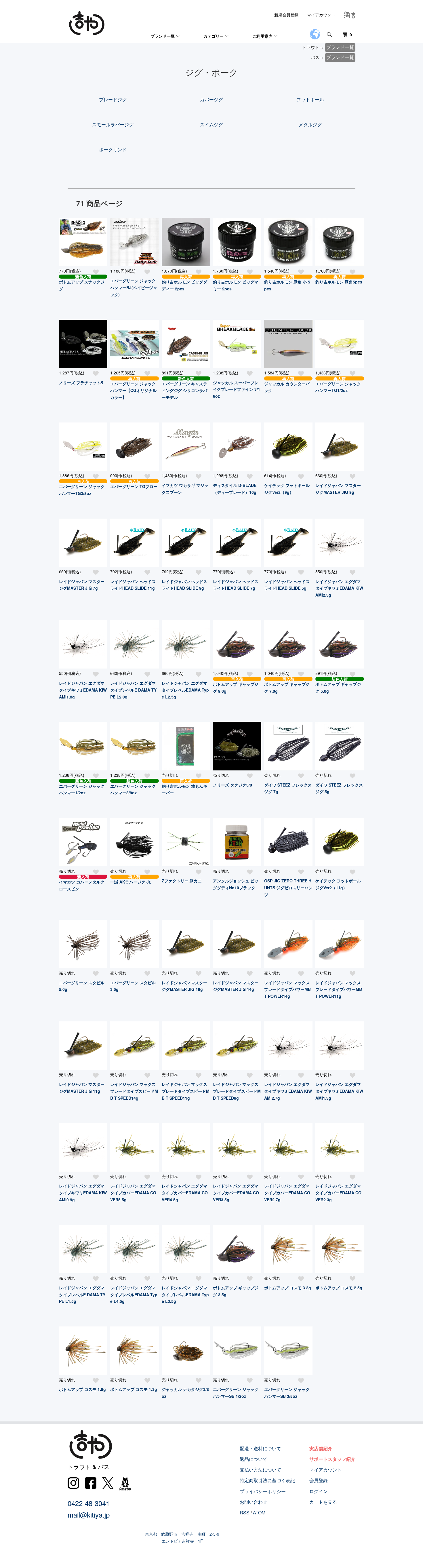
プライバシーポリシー (263, 1491)
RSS (244, 1512)
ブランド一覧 (162, 36)
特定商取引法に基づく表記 (267, 1480)
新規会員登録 (286, 15)
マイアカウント (321, 15)
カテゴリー (213, 36)
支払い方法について (260, 1469)
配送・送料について (260, 1448)
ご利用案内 (262, 36)
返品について (253, 1459)
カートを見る (323, 1502)
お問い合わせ (253, 1502)
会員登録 (318, 1480)
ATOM (259, 1512)
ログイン (318, 1491)
